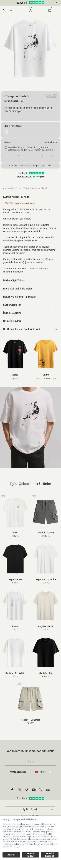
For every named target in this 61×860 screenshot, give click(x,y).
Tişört (26, 188)
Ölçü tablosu (50, 142)
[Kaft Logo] (30, 9)
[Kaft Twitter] (40, 789)
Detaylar (43, 3)
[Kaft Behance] (48, 789)
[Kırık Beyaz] (7, 131)
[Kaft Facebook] (12, 789)
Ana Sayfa (8, 188)
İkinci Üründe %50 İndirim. (25, 3)
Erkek (18, 188)
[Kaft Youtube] (33, 789)
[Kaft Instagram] (19, 789)
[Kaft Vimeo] (26, 789)
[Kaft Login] (4, 10)
